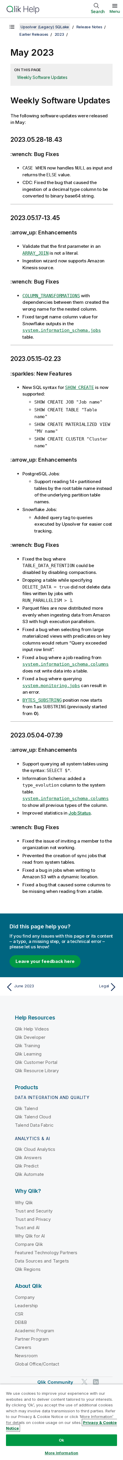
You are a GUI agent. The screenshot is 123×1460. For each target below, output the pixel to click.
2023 (59, 34)
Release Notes (89, 26)
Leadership (26, 1305)
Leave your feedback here (45, 961)
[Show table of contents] (11, 26)
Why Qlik (24, 1202)
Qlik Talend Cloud (33, 1116)
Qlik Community (55, 1382)
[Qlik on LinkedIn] (95, 1382)
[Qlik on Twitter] (84, 1382)
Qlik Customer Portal (36, 1062)
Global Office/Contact (37, 1363)
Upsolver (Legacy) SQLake (45, 26)
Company (25, 1297)
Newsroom (26, 1355)
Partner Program (32, 1338)
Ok (61, 1440)
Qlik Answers (28, 1157)
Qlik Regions (28, 1269)
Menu (115, 11)
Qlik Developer (30, 1037)
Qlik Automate (29, 1174)
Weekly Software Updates (42, 77)
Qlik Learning (28, 1053)
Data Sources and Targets (42, 1260)
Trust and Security (34, 1210)
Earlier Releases (33, 34)
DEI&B (21, 1322)
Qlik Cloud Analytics (35, 1149)
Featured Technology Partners (46, 1252)
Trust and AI (27, 1227)
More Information (61, 1452)
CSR (19, 1313)
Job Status (79, 813)
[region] (61, 1422)
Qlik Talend (26, 1108)
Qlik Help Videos (32, 1028)
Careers (23, 1347)
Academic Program (34, 1330)
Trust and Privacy (33, 1219)
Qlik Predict (27, 1165)
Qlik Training (27, 1045)
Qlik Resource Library (37, 1070)
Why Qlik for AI (30, 1235)
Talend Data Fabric (34, 1125)
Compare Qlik (29, 1244)
